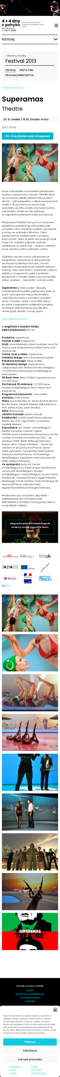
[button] (55, 1009)
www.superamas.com (15, 318)
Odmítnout (30, 1050)
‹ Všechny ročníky (15, 55)
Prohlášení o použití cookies (15, 1069)
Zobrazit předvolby (30, 1059)
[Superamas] (30, 162)
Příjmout (30, 1042)
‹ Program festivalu (12, 87)
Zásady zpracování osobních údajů (38, 1069)
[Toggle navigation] (56, 25)
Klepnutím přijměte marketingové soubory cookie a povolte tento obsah (30, 527)
